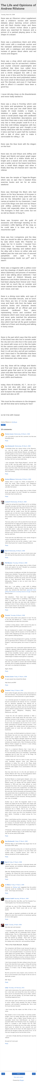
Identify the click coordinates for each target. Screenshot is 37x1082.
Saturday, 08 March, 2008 (21, 898)
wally (6, 987)
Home (18, 1073)
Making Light (16, 887)
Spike (6, 924)
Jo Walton (8, 884)
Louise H (7, 501)
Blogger (22, 1080)
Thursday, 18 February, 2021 (16, 987)
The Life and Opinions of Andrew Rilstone (18, 6)
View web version (18, 1077)
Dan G (7, 550)
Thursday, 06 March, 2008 (20, 563)
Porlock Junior (9, 434)
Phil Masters (8, 563)
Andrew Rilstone (10, 479)
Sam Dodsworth (9, 446)
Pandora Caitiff (9, 898)
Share (3, 424)
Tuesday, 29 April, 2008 (15, 924)
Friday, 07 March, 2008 (20, 676)
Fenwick (7, 615)
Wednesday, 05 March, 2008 (22, 434)
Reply (6, 440)
